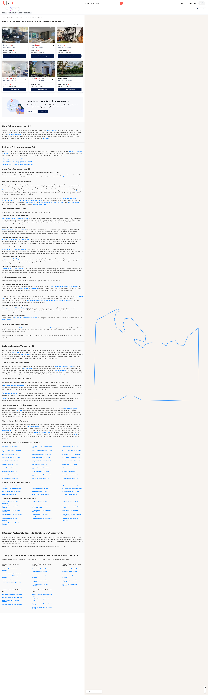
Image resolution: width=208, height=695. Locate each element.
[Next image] (25, 35)
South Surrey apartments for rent (40, 478)
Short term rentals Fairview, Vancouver (12, 597)
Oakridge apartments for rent (69, 464)
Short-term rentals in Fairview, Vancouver (14, 308)
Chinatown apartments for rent (10, 474)
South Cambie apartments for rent (71, 457)
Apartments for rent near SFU (39, 501)
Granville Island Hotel (32, 426)
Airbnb (76, 434)
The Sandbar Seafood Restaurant (13, 385)
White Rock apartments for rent (40, 494)
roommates (64, 189)
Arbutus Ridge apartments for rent (11, 457)
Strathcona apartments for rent (70, 446)
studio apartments (36, 200)
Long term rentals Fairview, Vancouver (12, 594)
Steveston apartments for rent (10, 478)
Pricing (182, 3)
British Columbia (52, 130)
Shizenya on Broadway (10, 393)
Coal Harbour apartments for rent (40, 471)
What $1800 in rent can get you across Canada (17, 162)
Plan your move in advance (72, 191)
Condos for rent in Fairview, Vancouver (14, 259)
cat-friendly (34, 288)
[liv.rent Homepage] (6, 3)
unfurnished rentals (45, 202)
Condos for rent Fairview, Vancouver (11, 573)
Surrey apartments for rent (39, 486)
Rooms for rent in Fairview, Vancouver (13, 269)
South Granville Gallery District (64, 366)
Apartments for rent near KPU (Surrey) (42, 518)
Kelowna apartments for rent (9, 494)
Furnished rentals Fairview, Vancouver (72, 568)
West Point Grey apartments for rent (71, 450)
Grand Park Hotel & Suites (42, 432)
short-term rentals (73, 202)
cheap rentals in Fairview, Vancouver (25, 318)
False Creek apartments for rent (70, 474)
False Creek (15, 352)
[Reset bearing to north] (205, 692)
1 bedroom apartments (69, 198)
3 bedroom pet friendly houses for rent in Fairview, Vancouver (37, 328)
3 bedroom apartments (23, 200)
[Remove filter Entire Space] (15, 12)
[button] (15, 42)
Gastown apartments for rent (69, 471)
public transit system (70, 409)
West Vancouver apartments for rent (11, 491)
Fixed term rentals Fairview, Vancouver (12, 604)
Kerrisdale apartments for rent (10, 464)
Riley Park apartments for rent (10, 460)
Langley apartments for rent (39, 491)
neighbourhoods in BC (39, 204)
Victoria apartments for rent (69, 494)
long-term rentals (59, 202)
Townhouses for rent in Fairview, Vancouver (15, 239)
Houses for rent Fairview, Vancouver (11, 580)
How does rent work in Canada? (13, 159)
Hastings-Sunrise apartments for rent (42, 450)
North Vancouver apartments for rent (11, 488)
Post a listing (192, 3)
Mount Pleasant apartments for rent (41, 454)
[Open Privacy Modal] (13, 3)
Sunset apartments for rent (9, 467)
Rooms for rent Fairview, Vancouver (11, 582)
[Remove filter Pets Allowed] (31, 12)
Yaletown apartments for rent (9, 471)
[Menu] (201, 3)
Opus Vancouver (7, 430)
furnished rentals (31, 202)
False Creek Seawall (60, 370)
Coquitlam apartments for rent (40, 488)
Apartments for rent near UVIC (70, 510)
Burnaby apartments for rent (9, 486)
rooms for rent (6, 319)
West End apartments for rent (9, 446)
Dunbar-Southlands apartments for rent (72, 454)
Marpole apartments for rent (39, 464)
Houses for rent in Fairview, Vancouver (14, 230)
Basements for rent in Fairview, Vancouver (15, 249)
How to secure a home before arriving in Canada (18, 164)
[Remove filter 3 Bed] (21, 12)
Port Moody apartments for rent (70, 491)
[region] (146, 355)
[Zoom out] (205, 690)
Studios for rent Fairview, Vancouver (41, 568)
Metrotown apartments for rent (70, 478)
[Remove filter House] (6, 12)
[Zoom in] (205, 687)
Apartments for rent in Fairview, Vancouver (15, 218)
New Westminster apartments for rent (72, 488)
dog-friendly (24, 288)
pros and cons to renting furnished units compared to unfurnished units (48, 300)
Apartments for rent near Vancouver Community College (41, 506)
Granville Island (25, 354)
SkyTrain (19, 410)
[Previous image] (4, 35)
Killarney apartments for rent (69, 467)
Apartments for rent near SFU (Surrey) (12, 514)
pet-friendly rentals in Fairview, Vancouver (64, 286)
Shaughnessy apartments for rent (41, 457)
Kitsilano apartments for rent (9, 454)
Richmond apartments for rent (70, 486)
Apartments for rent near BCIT (70, 501)
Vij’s (4, 398)
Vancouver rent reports (57, 177)
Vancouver (45, 138)
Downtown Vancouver (14, 134)
